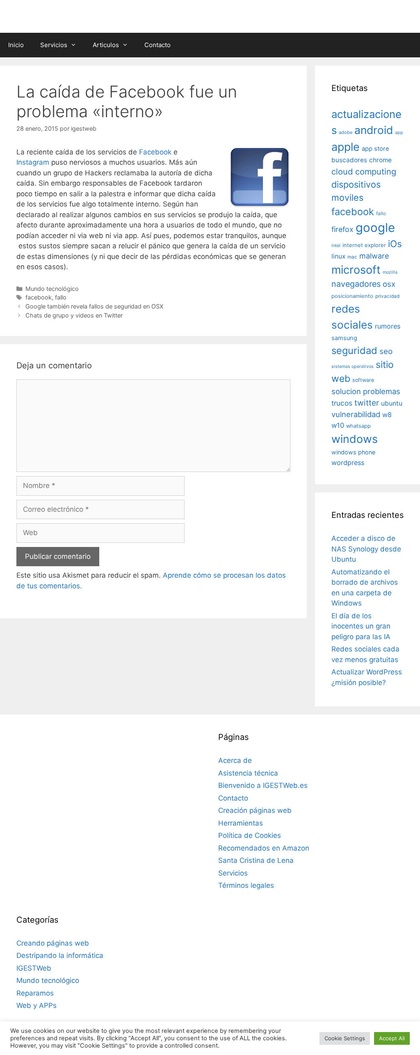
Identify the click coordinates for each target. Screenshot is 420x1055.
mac (352, 257)
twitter (366, 403)
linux (338, 256)
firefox (342, 229)
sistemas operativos (352, 366)
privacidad (387, 296)
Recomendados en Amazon (263, 848)
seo (386, 351)
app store (375, 148)
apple (345, 146)
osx (389, 283)
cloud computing (363, 172)
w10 (337, 425)
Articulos (106, 45)
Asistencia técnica (248, 773)
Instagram (32, 162)
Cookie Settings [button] (344, 1038)
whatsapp (358, 426)
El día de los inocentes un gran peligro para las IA (360, 626)
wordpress (347, 462)
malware (374, 256)
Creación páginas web (255, 810)
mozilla (390, 272)
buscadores (349, 160)
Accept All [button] (392, 1038)
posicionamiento (352, 296)
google (375, 227)
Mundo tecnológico (52, 288)
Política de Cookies (249, 835)
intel (335, 245)
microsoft (356, 270)
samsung (344, 338)
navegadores (356, 284)
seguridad (354, 350)
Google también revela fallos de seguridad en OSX (94, 306)
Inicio (16, 45)
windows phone (353, 452)
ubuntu (391, 403)
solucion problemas (365, 391)
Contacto (157, 45)
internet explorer (364, 245)
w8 (387, 415)
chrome (380, 160)
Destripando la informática (59, 955)
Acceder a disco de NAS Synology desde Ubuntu (366, 548)
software (363, 380)
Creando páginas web (52, 943)
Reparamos (35, 993)
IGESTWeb (33, 968)
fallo (60, 297)
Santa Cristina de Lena (256, 860)
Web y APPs (36, 1005)
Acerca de (235, 760)
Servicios (53, 45)
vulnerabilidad (355, 414)
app (399, 132)
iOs (395, 243)
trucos (341, 403)
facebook (38, 297)
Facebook (156, 152)
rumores (387, 326)
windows (354, 438)
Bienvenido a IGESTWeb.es (263, 785)
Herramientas (240, 823)
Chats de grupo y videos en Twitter (74, 315)
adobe (345, 132)
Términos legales (246, 885)
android (373, 129)
